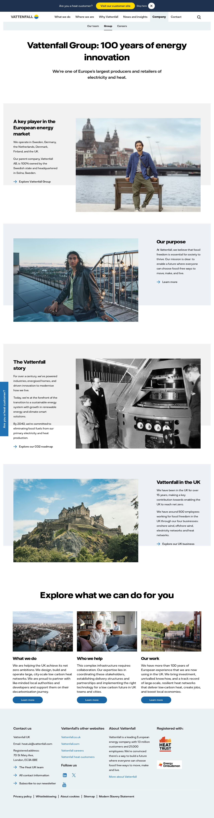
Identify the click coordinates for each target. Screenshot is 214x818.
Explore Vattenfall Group (35, 181)
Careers (122, 26)
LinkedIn (65, 775)
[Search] (199, 17)
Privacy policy (22, 796)
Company (159, 16)
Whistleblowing (46, 796)
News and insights (135, 16)
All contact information (34, 775)
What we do (62, 16)
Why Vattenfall (108, 16)
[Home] (24, 17)
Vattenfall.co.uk (71, 737)
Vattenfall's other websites (82, 728)
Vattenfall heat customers (78, 757)
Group (108, 26)
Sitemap (89, 796)
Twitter (74, 775)
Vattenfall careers (72, 750)
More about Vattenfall (123, 776)
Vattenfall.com (70, 743)
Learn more (169, 282)
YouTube (65, 784)
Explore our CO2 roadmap (36, 446)
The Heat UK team (31, 767)
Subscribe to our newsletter (37, 783)
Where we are (84, 16)
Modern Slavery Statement (116, 796)
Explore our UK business (178, 544)
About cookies (70, 796)
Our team (93, 26)
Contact (176, 16)
